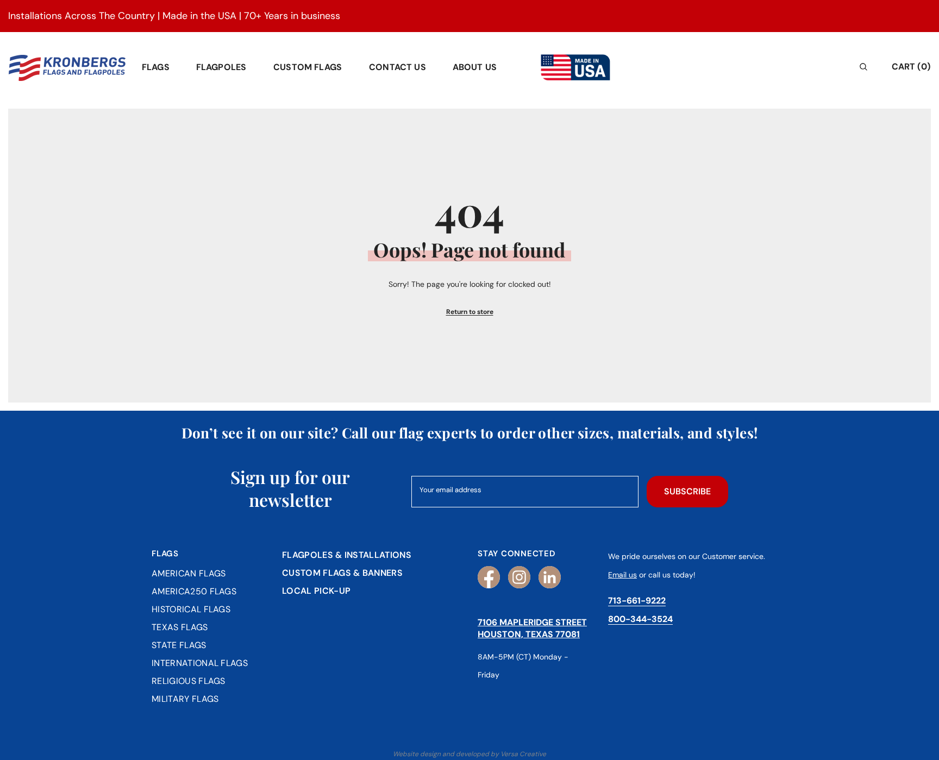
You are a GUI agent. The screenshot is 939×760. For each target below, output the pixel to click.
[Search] (793, 66)
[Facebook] (489, 577)
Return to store (469, 311)
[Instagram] (519, 577)
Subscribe (687, 491)
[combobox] (784, 66)
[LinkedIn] (550, 577)
